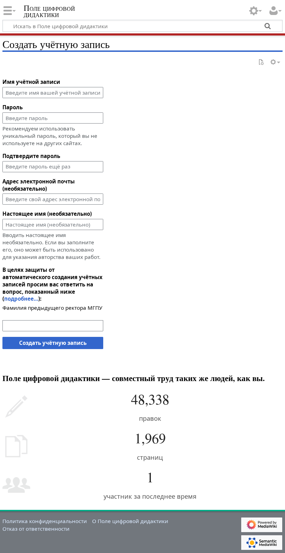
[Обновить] (261, 62)
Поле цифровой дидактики (49, 11)
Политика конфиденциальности (44, 521)
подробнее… (21, 298)
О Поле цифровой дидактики (130, 521)
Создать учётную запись (53, 342)
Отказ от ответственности (36, 528)
